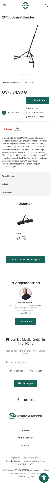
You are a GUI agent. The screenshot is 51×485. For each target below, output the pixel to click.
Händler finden (37, 100)
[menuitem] (25, 430)
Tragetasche (21, 236)
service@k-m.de (25, 313)
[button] (44, 478)
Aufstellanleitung (36, 112)
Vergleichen (13, 112)
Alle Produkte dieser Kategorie (25, 259)
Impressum (15, 458)
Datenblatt (33, 108)
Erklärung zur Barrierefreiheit (35, 461)
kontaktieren (25, 321)
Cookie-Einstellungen (13, 461)
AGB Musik (22, 464)
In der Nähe (18, 370)
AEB (31, 464)
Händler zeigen (25, 383)
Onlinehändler (36, 370)
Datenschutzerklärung (31, 458)
